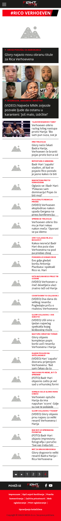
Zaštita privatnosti (35, 498)
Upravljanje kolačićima (30, 509)
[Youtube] (52, 485)
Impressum (14, 494)
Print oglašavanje (37, 502)
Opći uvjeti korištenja (33, 494)
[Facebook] (47, 485)
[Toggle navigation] (4, 4)
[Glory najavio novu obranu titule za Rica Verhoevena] (30, 32)
